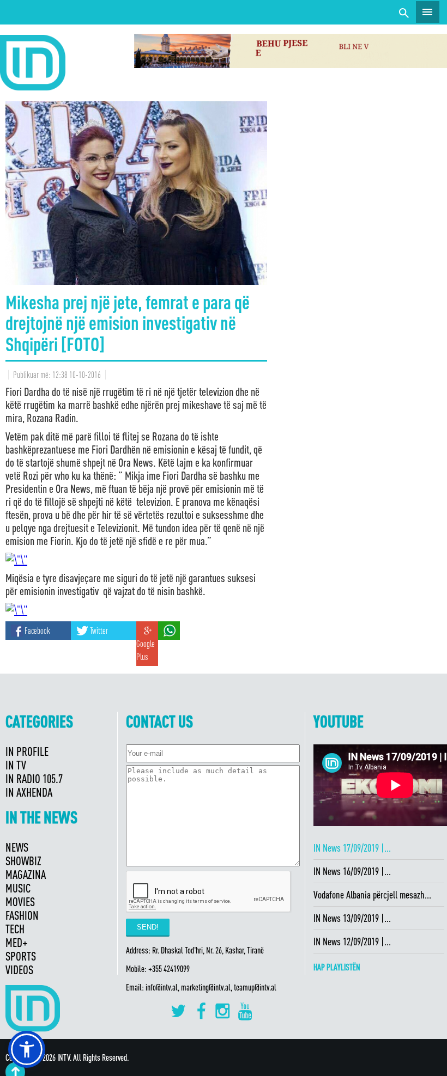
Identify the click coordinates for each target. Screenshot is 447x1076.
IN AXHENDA (28, 792)
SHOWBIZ (23, 860)
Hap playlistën (336, 967)
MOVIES (20, 901)
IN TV (15, 765)
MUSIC (18, 888)
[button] (27, 1049)
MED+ (16, 942)
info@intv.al (162, 987)
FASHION (22, 915)
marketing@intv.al (206, 987)
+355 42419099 (169, 969)
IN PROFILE (27, 751)
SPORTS (20, 956)
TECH (15, 929)
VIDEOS (19, 969)
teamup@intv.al (255, 987)
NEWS (16, 847)
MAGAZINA (25, 874)
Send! (148, 927)
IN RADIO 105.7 (34, 778)
